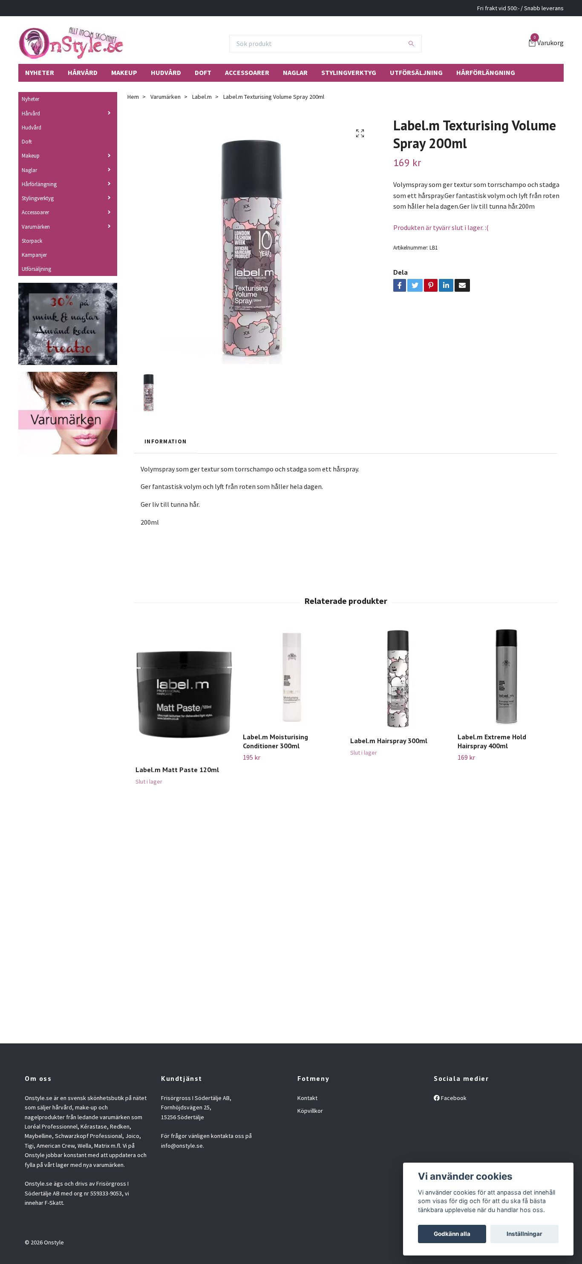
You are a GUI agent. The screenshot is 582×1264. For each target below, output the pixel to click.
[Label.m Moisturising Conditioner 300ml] (291, 677)
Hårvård (83, 72)
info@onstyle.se (182, 1145)
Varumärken (36, 226)
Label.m (202, 97)
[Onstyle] (71, 43)
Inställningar (524, 1233)
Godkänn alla (452, 1233)
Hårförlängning (485, 72)
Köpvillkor (310, 1111)
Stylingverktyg (348, 72)
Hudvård (166, 72)
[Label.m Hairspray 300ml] (399, 679)
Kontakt (307, 1098)
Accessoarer (247, 72)
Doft (203, 72)
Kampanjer (34, 254)
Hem (133, 97)
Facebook (453, 1098)
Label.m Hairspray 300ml (388, 740)
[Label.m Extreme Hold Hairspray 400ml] (506, 677)
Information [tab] (165, 441)
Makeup (124, 72)
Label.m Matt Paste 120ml (177, 769)
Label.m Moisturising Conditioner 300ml (275, 741)
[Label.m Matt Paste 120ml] (184, 693)
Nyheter (39, 72)
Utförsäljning (416, 72)
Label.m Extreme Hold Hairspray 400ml (492, 741)
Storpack (32, 240)
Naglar (295, 72)
